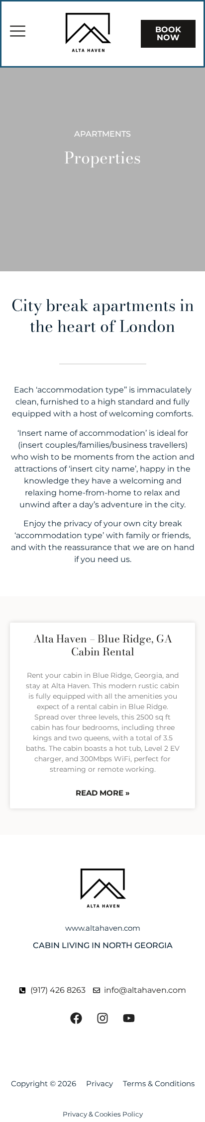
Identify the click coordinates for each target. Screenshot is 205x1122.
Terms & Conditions (159, 1083)
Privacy (99, 1083)
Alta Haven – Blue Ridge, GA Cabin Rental (102, 645)
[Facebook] (76, 1018)
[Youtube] (129, 1018)
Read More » (103, 793)
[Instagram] (102, 1018)
